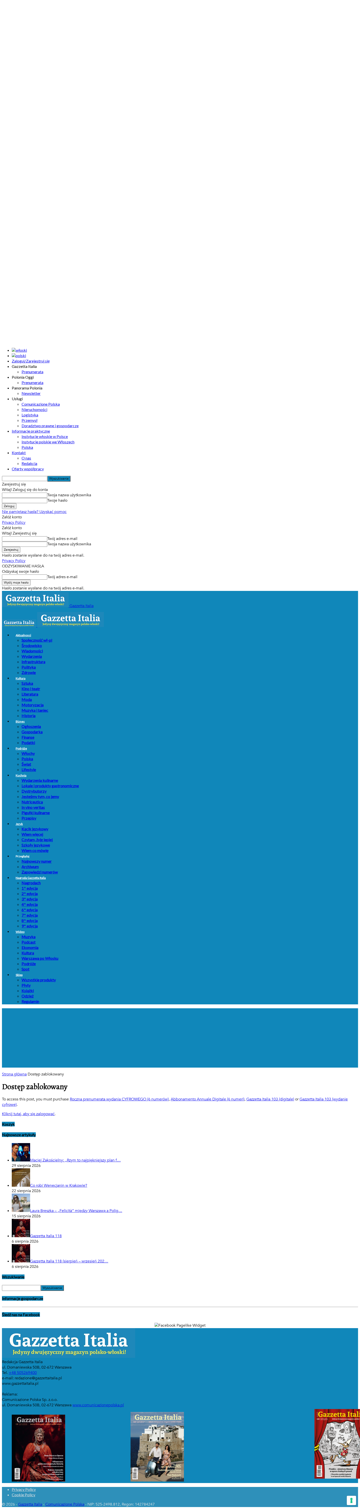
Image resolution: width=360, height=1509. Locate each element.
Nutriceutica (32, 801)
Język (19, 824)
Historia (29, 715)
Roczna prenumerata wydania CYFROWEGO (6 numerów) (119, 1099)
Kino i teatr (31, 688)
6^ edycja (30, 909)
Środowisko (32, 645)
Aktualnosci (23, 635)
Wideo (20, 932)
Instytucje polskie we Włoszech (48, 441)
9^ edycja (30, 925)
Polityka (29, 667)
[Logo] (19, 625)
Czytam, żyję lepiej (37, 839)
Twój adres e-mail (62, 538)
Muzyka (29, 936)
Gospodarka (32, 731)
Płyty (26, 985)
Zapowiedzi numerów (40, 872)
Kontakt (19, 452)
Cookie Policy (23, 1494)
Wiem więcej (32, 834)
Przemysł (29, 420)
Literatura (30, 694)
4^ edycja (30, 904)
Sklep (19, 975)
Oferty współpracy (28, 468)
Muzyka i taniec (35, 710)
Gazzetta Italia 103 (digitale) (270, 1099)
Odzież (28, 996)
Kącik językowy (35, 828)
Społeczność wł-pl (37, 640)
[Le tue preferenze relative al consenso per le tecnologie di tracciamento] (351, 1500)
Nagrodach (31, 882)
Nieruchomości (34, 409)
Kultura (20, 678)
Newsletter (31, 393)
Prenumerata (32, 371)
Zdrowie (29, 672)
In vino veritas (33, 807)
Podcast (29, 942)
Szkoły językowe (36, 845)
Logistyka (30, 414)
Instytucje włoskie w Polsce (45, 436)
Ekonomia (30, 947)
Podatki (28, 742)
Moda (27, 699)
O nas (26, 458)
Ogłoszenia (31, 726)
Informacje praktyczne (31, 431)
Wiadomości (32, 650)
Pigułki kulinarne (36, 812)
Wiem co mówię (35, 850)
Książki (28, 990)
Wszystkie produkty (39, 979)
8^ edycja (30, 920)
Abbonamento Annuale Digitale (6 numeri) (207, 1099)
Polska (27, 447)
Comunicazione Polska (41, 404)
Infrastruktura (33, 661)
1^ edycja (30, 888)
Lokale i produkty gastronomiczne (50, 785)
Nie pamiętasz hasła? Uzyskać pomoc (34, 511)
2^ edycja (30, 893)
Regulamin (30, 1001)
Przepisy (29, 818)
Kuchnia (21, 775)
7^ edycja (30, 915)
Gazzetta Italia (30, 1504)
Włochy (28, 753)
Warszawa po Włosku (40, 958)
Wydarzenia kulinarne (40, 780)
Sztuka (27, 683)
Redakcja (29, 463)
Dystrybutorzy (34, 791)
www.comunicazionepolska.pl (98, 1405)
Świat (26, 764)
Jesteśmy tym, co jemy (40, 796)
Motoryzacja (33, 704)
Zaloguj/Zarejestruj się (31, 361)
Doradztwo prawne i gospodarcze (50, 425)
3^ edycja (30, 899)
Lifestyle (29, 769)
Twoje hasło (57, 500)
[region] (180, 1038)
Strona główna (14, 1074)
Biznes (20, 721)
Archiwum (30, 866)
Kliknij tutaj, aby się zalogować (28, 1114)
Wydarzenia (32, 656)
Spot (25, 969)
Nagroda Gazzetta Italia (31, 878)
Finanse (28, 737)
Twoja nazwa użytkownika (69, 495)
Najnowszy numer (37, 861)
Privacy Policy (13, 522)
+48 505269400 (23, 1372)
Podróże (21, 748)
